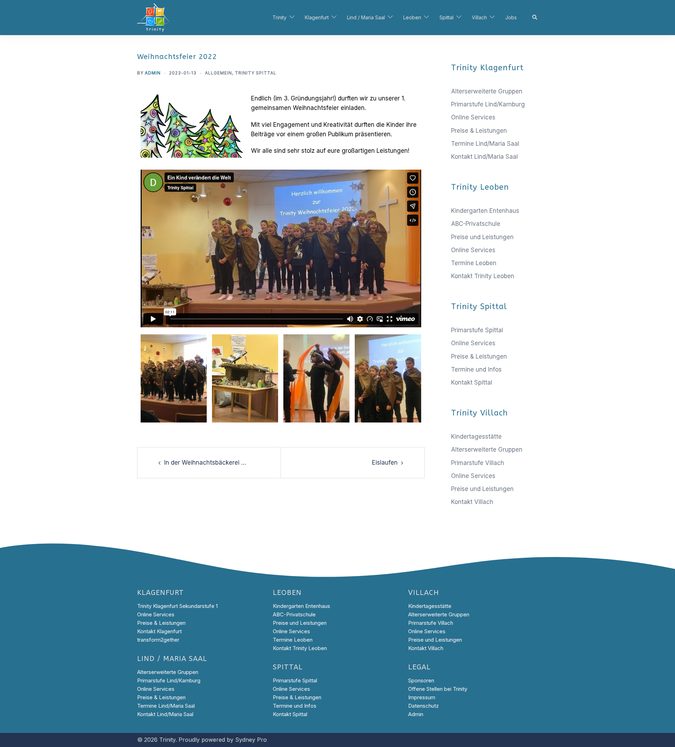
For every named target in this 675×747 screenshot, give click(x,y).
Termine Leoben (473, 263)
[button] (535, 17)
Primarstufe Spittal (477, 330)
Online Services (473, 117)
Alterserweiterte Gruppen (486, 91)
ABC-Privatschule (475, 223)
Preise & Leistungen (479, 130)
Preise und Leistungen (482, 237)
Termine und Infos (476, 369)
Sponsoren (421, 680)
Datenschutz (423, 705)
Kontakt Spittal (471, 382)
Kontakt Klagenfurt (159, 631)
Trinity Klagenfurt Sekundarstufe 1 (177, 606)
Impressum (421, 697)
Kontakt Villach (472, 501)
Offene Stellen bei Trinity (437, 689)
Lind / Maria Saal (366, 17)
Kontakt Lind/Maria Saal (484, 156)
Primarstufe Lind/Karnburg (488, 104)
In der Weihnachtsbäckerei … (205, 462)
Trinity (279, 17)
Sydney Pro (251, 739)
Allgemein (218, 73)
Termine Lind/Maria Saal (485, 143)
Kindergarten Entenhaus (485, 210)
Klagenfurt (317, 17)
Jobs (511, 17)
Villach (479, 17)
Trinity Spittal (255, 73)
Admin (153, 73)
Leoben (412, 17)
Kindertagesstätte (476, 436)
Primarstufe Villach (477, 462)
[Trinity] (154, 17)
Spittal (446, 17)
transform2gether (158, 639)
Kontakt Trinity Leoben (482, 276)
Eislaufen (385, 462)
